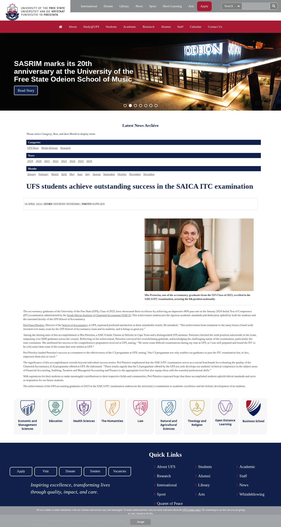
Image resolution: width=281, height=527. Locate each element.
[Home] (61, 27)
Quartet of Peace (170, 503)
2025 (81, 161)
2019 (30, 161)
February (44, 174)
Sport (152, 6)
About (73, 26)
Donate (108, 6)
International (89, 6)
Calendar (195, 26)
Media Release (49, 147)
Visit (46, 471)
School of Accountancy (75, 325)
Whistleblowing (252, 494)
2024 (72, 161)
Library (124, 6)
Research (148, 26)
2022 (55, 161)
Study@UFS (91, 26)
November (135, 174)
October (122, 174)
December (148, 174)
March (54, 174)
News (139, 6)
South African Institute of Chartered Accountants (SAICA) (99, 315)
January (31, 174)
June (79, 174)
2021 (47, 161)
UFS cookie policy (192, 510)
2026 (89, 161)
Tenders (95, 471)
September (109, 174)
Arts (191, 6)
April (64, 174)
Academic (129, 26)
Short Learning (172, 6)
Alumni (166, 26)
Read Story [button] (26, 90)
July (87, 174)
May (72, 174)
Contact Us (215, 26)
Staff (180, 26)
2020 (39, 161)
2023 (64, 161)
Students (111, 26)
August (97, 174)
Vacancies (119, 471)
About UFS (166, 467)
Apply (204, 6)
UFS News (33, 147)
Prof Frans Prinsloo (33, 325)
